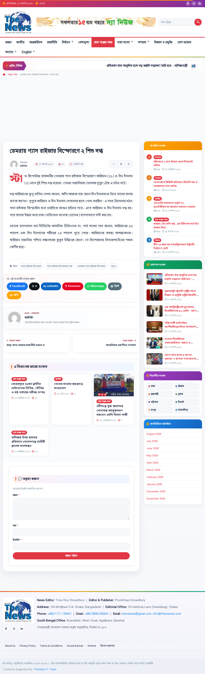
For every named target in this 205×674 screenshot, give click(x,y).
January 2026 (154, 484)
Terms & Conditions (51, 645)
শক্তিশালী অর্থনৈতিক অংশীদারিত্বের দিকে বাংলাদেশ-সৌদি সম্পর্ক (181, 327)
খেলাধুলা (83, 42)
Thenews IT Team (44, 669)
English (28, 52)
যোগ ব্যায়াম (184, 42)
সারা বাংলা (125, 42)
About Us (10, 645)
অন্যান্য (11, 52)
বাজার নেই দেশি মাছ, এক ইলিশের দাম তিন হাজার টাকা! (176, 226)
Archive (91, 645)
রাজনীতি (52, 42)
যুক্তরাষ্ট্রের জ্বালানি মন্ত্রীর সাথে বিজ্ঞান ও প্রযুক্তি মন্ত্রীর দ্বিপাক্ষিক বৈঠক (181, 295)
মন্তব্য (16, 495)
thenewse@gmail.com (136, 614)
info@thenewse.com (167, 614)
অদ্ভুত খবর (12, 74)
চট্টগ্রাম (181, 386)
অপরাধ (144, 42)
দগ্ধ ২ (113, 266)
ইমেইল (17, 539)
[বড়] (128, 164)
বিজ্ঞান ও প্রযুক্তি (163, 42)
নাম (15, 525)
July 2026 (152, 441)
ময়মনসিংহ (183, 409)
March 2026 (153, 470)
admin (23, 165)
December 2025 (156, 491)
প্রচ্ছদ (8, 42)
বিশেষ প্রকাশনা (107, 645)
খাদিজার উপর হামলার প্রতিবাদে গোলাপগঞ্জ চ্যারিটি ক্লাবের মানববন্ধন (28, 441)
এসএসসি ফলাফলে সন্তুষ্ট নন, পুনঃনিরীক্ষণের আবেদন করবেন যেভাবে (174, 205)
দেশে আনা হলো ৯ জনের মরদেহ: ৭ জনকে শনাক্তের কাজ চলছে (182, 359)
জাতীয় (20, 42)
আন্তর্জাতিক (35, 42)
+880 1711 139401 (59, 614)
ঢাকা (153, 386)
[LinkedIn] (199, 3)
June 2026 (153, 448)
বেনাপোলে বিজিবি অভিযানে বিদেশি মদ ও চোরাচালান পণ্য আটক (176, 184)
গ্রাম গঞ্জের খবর (103, 42)
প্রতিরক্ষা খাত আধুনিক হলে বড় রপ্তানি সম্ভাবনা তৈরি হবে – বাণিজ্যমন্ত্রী (131, 66)
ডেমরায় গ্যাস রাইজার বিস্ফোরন (92, 266)
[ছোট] (113, 164)
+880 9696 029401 (96, 614)
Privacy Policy (27, 645)
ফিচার (157, 240)
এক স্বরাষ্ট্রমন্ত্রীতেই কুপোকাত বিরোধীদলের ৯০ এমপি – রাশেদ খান (181, 311)
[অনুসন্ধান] (198, 22)
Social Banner (75, 645)
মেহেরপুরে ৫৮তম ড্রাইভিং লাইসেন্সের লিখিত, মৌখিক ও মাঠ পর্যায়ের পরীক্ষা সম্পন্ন (28, 388)
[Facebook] (188, 3)
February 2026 (155, 477)
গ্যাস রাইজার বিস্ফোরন (31, 266)
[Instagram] (193, 3)
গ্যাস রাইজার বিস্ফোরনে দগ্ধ (59, 266)
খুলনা (180, 394)
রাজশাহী (154, 394)
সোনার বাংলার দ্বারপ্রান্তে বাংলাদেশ (68, 386)
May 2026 (152, 455)
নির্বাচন (67, 42)
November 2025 (156, 498)
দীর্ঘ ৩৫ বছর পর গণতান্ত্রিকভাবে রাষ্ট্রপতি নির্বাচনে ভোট (174, 246)
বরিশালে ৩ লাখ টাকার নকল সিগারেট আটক (173, 164)
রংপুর (153, 409)
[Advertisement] (102, 107)
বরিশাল (154, 402)
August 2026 (154, 434)
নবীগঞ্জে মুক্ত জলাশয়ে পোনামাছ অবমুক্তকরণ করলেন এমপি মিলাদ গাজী (111, 410)
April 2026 (152, 462)
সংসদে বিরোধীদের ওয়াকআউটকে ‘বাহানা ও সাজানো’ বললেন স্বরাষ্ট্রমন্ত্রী (179, 343)
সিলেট (181, 402)
